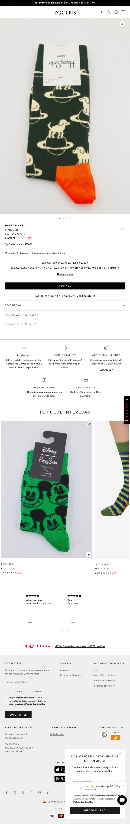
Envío (95, 670)
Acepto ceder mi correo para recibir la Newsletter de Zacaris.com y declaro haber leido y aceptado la (96, 798)
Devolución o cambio (103, 675)
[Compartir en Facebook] (21, 324)
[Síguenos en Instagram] (23, 792)
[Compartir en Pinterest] (30, 324)
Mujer (19, 691)
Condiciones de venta (104, 680)
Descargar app (65, 274)
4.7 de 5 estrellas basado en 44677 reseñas (80, 646)
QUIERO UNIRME (94, 810)
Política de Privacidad (71, 675)
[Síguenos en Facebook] (6, 792)
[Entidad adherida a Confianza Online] (110, 735)
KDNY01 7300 (9, 568)
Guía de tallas (57, 734)
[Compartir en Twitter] (26, 324)
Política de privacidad (83, 802)
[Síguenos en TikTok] (47, 792)
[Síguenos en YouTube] (39, 792)
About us (64, 670)
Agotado (64, 286)
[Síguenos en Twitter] (14, 792)
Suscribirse (18, 714)
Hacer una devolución (104, 685)
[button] (62, 630)
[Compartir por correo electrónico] (35, 324)
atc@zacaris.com (14, 737)
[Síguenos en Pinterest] (31, 792)
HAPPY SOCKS (14, 225)
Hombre (38, 691)
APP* (92, 2)
